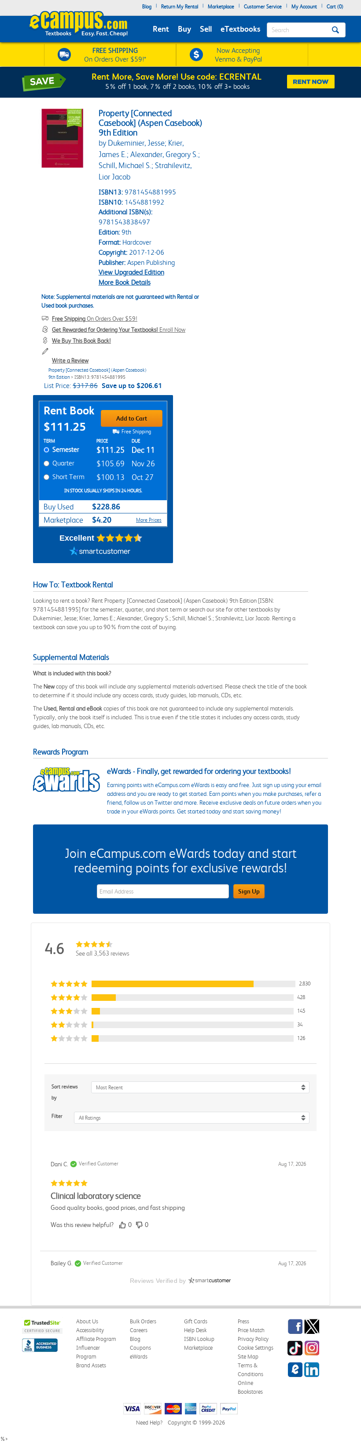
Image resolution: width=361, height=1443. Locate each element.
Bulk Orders (143, 1321)
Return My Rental (179, 7)
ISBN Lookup (199, 1339)
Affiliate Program (96, 1339)
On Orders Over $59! (94, 318)
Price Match (251, 1330)
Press (243, 1321)
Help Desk (195, 1330)
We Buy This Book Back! (81, 340)
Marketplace (221, 7)
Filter (57, 1116)
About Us (87, 1321)
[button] (180, 983)
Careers (138, 1330)
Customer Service (263, 7)
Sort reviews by (65, 1092)
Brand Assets (91, 1365)
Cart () (335, 7)
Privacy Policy (253, 1339)
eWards (138, 1356)
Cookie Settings (255, 1347)
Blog (146, 7)
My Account (304, 7)
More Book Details (125, 282)
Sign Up (249, 891)
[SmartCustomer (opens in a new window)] (100, 552)
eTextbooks (240, 28)
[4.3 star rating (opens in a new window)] (119, 538)
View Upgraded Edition (131, 272)
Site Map (248, 1356)
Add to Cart (131, 418)
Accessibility (90, 1330)
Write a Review (70, 360)
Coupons (140, 1347)
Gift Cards (195, 1321)
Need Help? (149, 1422)
